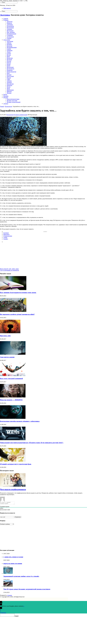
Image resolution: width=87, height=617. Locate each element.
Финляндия (10, 84)
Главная (5, 18)
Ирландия (10, 58)
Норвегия (9, 70)
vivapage (9, 595)
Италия (9, 61)
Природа (9, 23)
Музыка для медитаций (13, 102)
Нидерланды (10, 68)
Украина (9, 82)
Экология (9, 21)
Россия (9, 77)
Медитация (10, 30)
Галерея (9, 38)
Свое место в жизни (7, 357)
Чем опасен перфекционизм (13, 489)
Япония (9, 93)
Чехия (8, 87)
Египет (9, 53)
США (8, 79)
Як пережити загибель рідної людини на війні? (17, 314)
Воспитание (10, 27)
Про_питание (11, 32)
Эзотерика (10, 24)
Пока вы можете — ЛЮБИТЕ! (11, 400)
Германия (9, 50)
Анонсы (5, 103)
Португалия (10, 76)
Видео (5, 94)
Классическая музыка (13, 99)
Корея (8, 65)
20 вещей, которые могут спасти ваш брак (15, 464)
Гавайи (9, 49)
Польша (9, 74)
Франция (9, 85)
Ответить (3, 612)
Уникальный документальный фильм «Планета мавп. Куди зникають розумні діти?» (31, 443)
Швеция (9, 91)
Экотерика (5, 15)
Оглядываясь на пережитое (9, 270)
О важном (10, 35)
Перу (8, 73)
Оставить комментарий (20, 114)
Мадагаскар (10, 67)
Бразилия (9, 46)
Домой (2, 106)
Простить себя (5, 336)
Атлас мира (6, 40)
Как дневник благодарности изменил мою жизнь (18, 292)
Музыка (5, 97)
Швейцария (10, 90)
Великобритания (11, 47)
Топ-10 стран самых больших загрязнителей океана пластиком (26, 589)
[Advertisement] (43, 256)
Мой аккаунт (7, 8)
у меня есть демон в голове (13, 557)
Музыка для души (12, 100)
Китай (8, 64)
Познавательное (11, 33)
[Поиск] (0, 11)
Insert (16, 616)
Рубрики (5, 20)
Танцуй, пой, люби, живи (9, 269)
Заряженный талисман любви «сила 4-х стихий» (21, 576)
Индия (9, 55)
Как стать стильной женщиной (11, 378)
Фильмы (5, 96)
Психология (10, 26)
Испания (9, 59)
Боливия (9, 44)
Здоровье (9, 29)
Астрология (10, 36)
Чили (8, 88)
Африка (9, 43)
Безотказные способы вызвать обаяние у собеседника (20, 421)
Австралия (10, 41)
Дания (8, 52)
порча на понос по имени (12, 563)
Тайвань (9, 81)
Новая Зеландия (11, 71)
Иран (8, 56)
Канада (9, 62)
